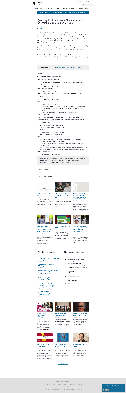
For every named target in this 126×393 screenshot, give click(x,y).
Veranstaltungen (89, 8)
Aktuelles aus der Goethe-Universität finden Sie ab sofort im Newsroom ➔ (63, 12)
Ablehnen (107, 389)
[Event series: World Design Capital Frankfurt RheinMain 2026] (84, 265)
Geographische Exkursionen (73, 276)
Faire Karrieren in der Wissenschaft (43, 345)
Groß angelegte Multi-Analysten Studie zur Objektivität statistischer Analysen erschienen (79, 196)
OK (103, 389)
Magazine (77, 1)
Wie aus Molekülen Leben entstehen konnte (62, 345)
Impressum (64, 389)
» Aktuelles (35, 8)
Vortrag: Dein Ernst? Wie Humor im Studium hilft (80, 314)
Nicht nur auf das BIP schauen (43, 194)
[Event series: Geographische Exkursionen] (73, 275)
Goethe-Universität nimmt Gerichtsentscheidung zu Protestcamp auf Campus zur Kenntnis (49, 293)
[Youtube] (65, 386)
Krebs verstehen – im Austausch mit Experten (77, 272)
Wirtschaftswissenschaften (45, 169)
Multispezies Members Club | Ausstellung (76, 259)
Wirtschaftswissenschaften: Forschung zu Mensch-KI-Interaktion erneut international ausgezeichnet (81, 229)
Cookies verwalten (78, 389)
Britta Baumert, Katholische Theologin (81, 345)
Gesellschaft (51, 8)
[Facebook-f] (63, 386)
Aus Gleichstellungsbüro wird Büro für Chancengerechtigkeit (48, 278)
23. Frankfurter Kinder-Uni (73, 280)
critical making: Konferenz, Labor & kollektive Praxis (77, 268)
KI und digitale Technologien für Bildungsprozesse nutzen (44, 315)
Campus (65, 8)
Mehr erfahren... (112, 387)
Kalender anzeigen (67, 283)
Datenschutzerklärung (71, 389)
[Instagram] (58, 386)
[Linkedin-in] (60, 386)
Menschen (71, 8)
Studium (58, 8)
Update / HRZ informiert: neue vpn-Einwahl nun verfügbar (49, 259)
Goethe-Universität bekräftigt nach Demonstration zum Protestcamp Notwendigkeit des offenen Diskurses (48, 285)
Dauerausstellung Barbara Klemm (74, 263)
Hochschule (79, 8)
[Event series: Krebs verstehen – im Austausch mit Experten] (73, 271)
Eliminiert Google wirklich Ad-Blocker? (62, 227)
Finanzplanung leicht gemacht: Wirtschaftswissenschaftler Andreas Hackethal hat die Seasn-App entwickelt (45, 229)
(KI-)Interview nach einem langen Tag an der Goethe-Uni (62, 195)
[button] (63, 363)
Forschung (43, 8)
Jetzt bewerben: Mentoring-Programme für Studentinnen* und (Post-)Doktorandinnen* (48, 271)
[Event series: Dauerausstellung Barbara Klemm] (73, 261)
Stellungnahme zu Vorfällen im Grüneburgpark (46, 265)
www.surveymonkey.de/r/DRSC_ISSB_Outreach (68, 67)
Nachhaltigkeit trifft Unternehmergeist (60, 314)
